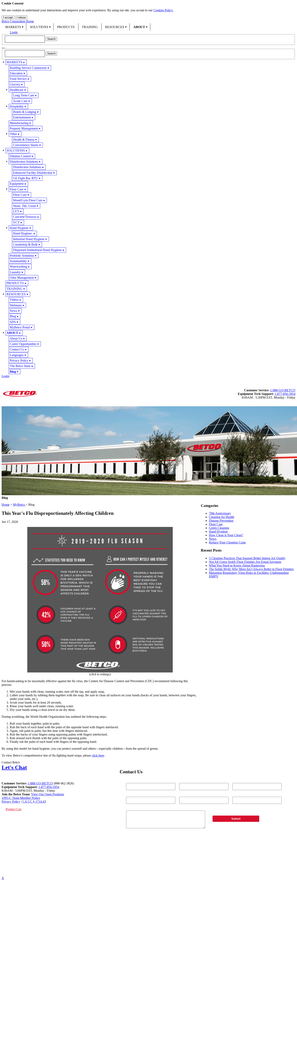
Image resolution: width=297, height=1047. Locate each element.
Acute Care (20, 101)
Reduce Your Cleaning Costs (227, 542)
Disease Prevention (221, 520)
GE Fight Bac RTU (25, 178)
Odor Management (22, 277)
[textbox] (25, 39)
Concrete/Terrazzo (24, 216)
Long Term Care (23, 95)
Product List (13, 809)
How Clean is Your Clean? (226, 535)
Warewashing (18, 266)
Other (13, 134)
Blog (13, 316)
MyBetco (19, 504)
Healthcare (16, 90)
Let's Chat (14, 767)
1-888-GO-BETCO (282, 390)
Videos (14, 299)
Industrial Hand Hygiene (28, 239)
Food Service (18, 78)
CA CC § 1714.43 (34, 801)
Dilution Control (20, 156)
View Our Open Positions (47, 794)
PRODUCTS (66, 27)
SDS (13, 322)
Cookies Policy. (163, 10)
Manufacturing (19, 123)
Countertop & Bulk (25, 244)
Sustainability (18, 261)
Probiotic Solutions (22, 255)
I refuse (21, 17)
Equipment (17, 183)
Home (5, 504)
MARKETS (13, 27)
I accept (8, 17)
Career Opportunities (23, 344)
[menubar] (148, 27)
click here (98, 755)
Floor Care (16, 189)
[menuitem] (14, 27)
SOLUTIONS (39, 27)
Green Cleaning (219, 528)
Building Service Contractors (28, 68)
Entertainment (22, 117)
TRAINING (90, 27)
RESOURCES (114, 27)
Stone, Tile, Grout (24, 206)
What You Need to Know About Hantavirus (237, 565)
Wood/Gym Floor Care (27, 200)
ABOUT (139, 27)
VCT (16, 222)
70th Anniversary (220, 513)
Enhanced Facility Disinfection (32, 172)
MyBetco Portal (20, 327)
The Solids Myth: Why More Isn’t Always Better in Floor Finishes (251, 569)
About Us (16, 338)
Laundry (15, 272)
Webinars (16, 305)
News (13, 310)
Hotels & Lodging (24, 112)
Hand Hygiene (19, 228)
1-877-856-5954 (285, 394)
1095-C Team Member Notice (21, 798)
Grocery (15, 84)
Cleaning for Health (221, 517)
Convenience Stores (25, 145)
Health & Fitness (23, 139)
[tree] (148, 216)
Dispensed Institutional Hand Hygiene (37, 250)
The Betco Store (20, 366)
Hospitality (17, 106)
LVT (16, 211)
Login (14, 32)
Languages (17, 355)
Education (16, 73)
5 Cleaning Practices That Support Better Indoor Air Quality (247, 558)
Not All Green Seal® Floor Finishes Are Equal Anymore (245, 562)
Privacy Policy (19, 360)
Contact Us (17, 349)
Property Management (24, 128)
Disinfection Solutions (24, 161)
